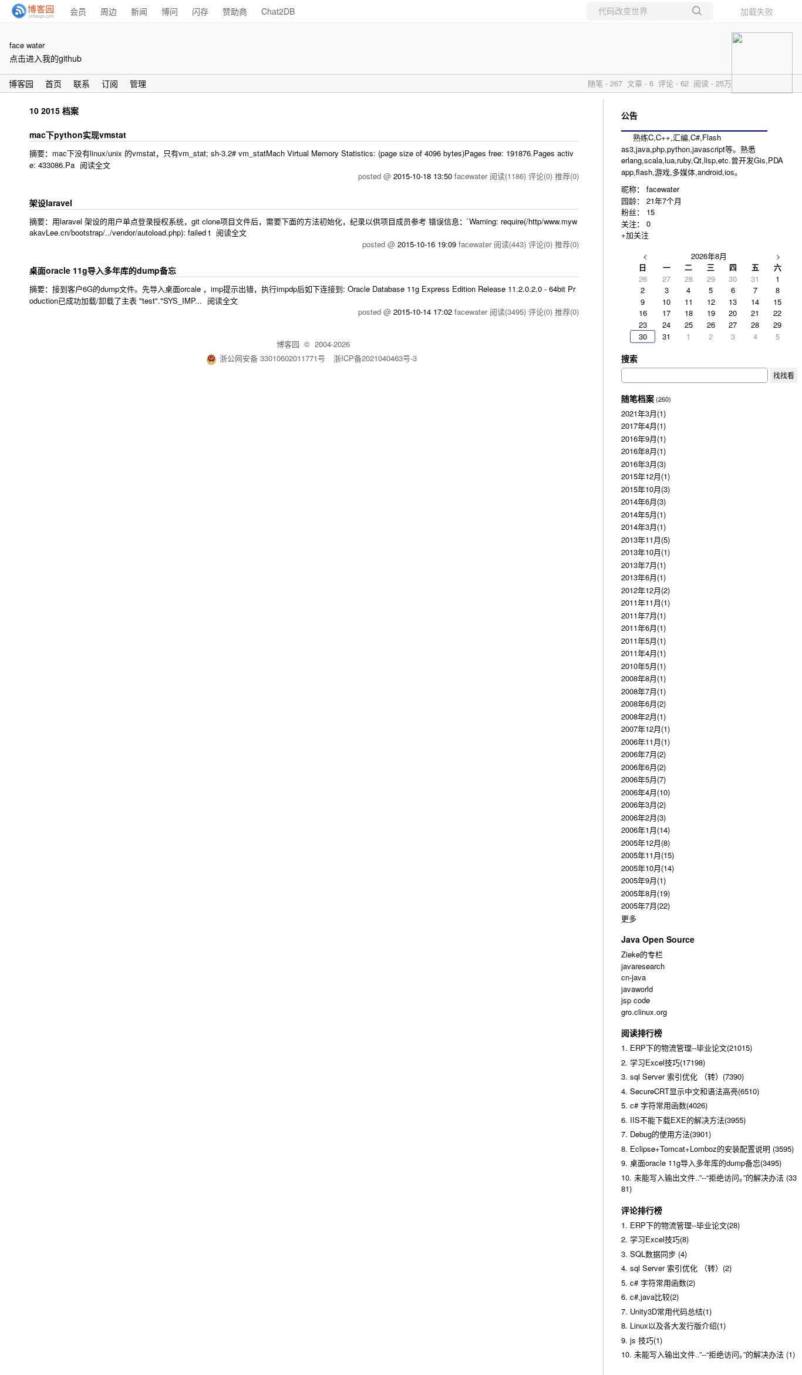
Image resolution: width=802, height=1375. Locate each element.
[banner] (29, 11)
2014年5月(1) (643, 514)
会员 (78, 11)
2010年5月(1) (643, 665)
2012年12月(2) (645, 590)
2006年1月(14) (645, 829)
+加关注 (635, 234)
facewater (662, 188)
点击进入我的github (45, 58)
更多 (628, 918)
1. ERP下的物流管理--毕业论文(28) (680, 1225)
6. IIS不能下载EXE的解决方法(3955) (683, 1119)
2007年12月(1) (645, 728)
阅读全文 (95, 164)
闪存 (200, 11)
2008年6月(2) (643, 703)
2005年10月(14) (647, 867)
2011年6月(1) (643, 627)
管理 (138, 83)
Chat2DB (278, 11)
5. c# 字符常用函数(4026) (664, 1105)
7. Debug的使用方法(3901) (666, 1133)
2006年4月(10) (645, 792)
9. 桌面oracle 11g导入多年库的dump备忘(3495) (701, 1162)
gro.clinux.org (644, 1011)
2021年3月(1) (643, 413)
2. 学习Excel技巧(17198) (663, 1062)
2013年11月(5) (645, 539)
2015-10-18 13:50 (422, 175)
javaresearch (643, 965)
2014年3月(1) (643, 526)
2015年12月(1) (645, 476)
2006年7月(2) (643, 753)
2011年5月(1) (643, 640)
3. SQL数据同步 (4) (654, 1253)
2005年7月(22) (645, 905)
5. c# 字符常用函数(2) (658, 1282)
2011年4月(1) (643, 652)
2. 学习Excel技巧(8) (655, 1239)
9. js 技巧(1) (641, 1340)
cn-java (633, 977)
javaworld (637, 988)
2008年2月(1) (643, 716)
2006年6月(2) (643, 766)
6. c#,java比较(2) (650, 1296)
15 (650, 211)
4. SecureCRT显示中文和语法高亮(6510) (690, 1091)
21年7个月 (664, 200)
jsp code (635, 1000)
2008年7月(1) (643, 691)
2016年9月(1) (643, 438)
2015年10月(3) (645, 489)
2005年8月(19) (645, 893)
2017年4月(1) (643, 425)
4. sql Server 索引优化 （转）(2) (676, 1267)
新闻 (139, 11)
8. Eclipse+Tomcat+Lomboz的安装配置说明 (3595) (707, 1148)
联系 (81, 83)
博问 (169, 11)
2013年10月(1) (645, 551)
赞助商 (235, 11)
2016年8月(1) (643, 450)
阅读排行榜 (641, 1032)
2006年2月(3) (643, 817)
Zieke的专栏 (642, 954)
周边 (108, 11)
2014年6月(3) (643, 501)
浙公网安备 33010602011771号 (272, 358)
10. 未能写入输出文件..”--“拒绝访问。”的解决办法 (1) (708, 1354)
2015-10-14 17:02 (422, 311)
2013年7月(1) (643, 564)
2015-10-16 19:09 (426, 244)
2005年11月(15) (647, 854)
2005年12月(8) (645, 842)
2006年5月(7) (643, 779)
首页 (53, 83)
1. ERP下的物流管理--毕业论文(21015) (686, 1047)
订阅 (110, 83)
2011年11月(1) (645, 602)
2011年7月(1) (643, 615)
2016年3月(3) (643, 463)
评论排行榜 (641, 1210)
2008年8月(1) (643, 678)
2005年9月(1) (643, 880)
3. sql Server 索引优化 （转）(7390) (682, 1076)
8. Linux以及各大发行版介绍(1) (673, 1325)
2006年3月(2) (643, 804)
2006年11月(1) (645, 741)
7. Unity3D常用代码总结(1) (666, 1311)
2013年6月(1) (643, 577)
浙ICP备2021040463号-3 (375, 358)
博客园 (21, 83)
